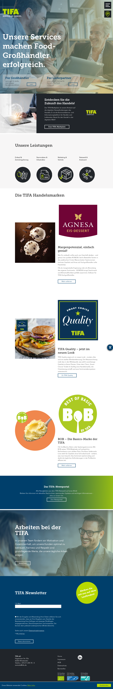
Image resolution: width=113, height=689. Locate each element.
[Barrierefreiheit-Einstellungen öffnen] (110, 347)
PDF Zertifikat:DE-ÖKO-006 (61, 674)
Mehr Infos (31, 685)
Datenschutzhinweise (36, 631)
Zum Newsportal (57, 500)
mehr (31, 84)
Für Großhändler (17, 78)
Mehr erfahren (67, 281)
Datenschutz (62, 666)
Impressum (62, 659)
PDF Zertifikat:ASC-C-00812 (84, 674)
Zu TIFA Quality (67, 375)
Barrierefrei (62, 669)
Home (60, 656)
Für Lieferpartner (59, 78)
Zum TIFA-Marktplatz (57, 127)
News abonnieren (24, 641)
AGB (59, 662)
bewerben (23, 563)
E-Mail (18, 603)
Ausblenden (104, 685)
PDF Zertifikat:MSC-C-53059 (71, 674)
